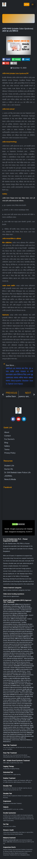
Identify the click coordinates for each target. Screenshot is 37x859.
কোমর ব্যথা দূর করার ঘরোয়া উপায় (9, 747)
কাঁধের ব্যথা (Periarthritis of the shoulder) (19, 635)
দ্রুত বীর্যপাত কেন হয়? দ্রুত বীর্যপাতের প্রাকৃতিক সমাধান (13, 815)
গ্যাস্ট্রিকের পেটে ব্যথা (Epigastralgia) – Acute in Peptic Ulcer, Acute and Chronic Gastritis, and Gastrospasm (18, 617)
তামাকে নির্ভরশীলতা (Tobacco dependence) (18, 718)
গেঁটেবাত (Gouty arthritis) (8, 669)
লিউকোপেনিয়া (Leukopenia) (18, 627)
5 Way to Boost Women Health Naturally (13, 834)
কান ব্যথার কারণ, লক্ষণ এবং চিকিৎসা (9, 826)
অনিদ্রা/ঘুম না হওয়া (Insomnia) (9, 676)
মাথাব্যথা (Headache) (22, 624)
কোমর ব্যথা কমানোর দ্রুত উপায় (20, 747)
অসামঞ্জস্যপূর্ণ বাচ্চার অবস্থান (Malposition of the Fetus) (14, 732)
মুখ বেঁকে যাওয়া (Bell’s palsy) (17, 646)
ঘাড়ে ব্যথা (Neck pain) (20, 631)
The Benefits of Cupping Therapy (11, 768)
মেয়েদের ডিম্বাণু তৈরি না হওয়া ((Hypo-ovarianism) (23, 674)
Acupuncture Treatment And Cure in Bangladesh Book (16, 855)
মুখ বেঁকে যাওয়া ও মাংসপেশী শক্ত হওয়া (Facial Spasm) (19, 662)
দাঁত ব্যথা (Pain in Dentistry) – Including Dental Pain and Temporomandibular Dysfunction (18, 633)
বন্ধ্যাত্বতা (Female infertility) (9, 664)
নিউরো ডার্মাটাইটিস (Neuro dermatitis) (16, 683)
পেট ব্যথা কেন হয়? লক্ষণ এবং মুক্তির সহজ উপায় (11, 774)
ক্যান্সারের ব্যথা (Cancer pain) (14, 647)
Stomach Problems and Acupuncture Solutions (14, 849)
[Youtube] (18, 419)
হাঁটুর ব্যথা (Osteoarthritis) (16, 687)
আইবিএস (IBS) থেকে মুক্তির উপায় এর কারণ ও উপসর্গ (13, 762)
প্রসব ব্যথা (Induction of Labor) (27, 730)
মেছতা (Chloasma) (13, 738)
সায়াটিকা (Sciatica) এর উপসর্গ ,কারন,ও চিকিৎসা (22, 782)
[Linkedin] (24, 419)
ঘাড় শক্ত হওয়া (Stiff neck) (20, 714)
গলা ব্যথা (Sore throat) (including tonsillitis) (19, 712)
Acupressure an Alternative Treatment (12, 803)
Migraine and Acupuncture (21, 853)
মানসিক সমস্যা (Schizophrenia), (27, 709)
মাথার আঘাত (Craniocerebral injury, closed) (19, 653)
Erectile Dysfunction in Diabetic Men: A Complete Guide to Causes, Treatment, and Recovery (18, 817)
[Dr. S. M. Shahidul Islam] (6, 4)
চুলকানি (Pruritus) (11, 700)
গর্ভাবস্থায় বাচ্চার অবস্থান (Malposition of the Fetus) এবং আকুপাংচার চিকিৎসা (18, 832)
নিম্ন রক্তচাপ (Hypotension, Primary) (25, 626)
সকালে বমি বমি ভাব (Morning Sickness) (17, 629)
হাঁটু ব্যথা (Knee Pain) (7, 627)
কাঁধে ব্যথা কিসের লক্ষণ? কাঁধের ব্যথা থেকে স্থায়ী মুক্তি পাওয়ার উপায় (15, 788)
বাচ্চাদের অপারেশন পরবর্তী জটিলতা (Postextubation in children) (16, 694)
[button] (6, 59)
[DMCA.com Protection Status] (18, 524)
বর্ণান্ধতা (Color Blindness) (26, 739)
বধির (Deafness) (7, 741)
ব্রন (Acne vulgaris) (8, 644)
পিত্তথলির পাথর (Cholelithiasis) (17, 734)
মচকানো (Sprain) (26, 638)
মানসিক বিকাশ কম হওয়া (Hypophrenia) (22, 723)
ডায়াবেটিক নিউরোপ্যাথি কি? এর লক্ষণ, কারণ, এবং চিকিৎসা (13, 809)
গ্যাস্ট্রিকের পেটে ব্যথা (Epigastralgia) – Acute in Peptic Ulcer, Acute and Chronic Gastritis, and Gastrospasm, (17, 620)
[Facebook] (13, 419)
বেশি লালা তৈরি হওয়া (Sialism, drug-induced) (12, 711)
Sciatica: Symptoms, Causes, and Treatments (14, 780)
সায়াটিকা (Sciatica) (19, 638)
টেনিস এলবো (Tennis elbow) (14, 640)
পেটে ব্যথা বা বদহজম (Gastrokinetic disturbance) (21, 667)
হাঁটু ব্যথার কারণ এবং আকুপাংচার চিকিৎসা (23, 757)
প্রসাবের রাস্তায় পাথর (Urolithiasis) (13, 736)
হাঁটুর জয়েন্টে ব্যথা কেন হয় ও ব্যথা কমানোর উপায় (11, 755)
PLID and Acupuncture (18, 851)
